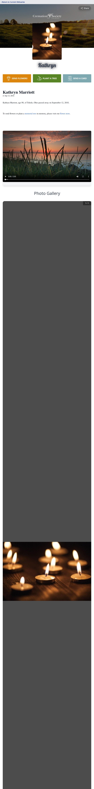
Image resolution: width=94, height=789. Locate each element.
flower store (65, 113)
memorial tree (30, 113)
